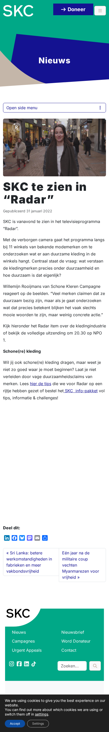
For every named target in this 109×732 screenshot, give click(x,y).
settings (41, 714)
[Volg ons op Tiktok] (34, 664)
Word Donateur (75, 641)
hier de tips (40, 383)
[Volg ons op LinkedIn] (27, 664)
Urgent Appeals (27, 650)
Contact (68, 650)
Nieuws (19, 632)
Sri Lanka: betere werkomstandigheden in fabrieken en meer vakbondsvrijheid (29, 562)
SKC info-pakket (81, 390)
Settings (38, 723)
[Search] (95, 666)
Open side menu (21, 107)
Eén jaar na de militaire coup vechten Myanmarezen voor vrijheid (80, 565)
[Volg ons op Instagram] (12, 664)
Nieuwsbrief (72, 632)
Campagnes (23, 641)
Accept (15, 723)
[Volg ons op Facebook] (19, 664)
